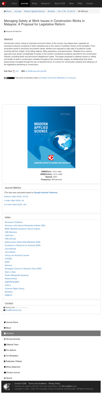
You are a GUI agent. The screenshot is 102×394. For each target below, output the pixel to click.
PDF (17, 71)
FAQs (80, 3)
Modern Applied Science (34, 11)
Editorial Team (12, 344)
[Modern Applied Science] (51, 137)
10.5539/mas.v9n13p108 (35, 71)
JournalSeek (10, 252)
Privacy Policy (54, 383)
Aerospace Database (13, 222)
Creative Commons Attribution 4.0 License (58, 77)
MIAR (7, 262)
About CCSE (60, 3)
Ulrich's (8, 285)
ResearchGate (11, 278)
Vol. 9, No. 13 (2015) (66, 11)
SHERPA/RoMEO (12, 281)
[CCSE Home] (4, 3)
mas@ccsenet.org (13, 310)
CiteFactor (9, 235)
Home (14, 3)
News (71, 3)
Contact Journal (13, 372)
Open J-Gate (10, 272)
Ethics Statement (13, 366)
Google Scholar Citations (45, 192)
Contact (89, 3)
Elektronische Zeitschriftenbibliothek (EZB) (22, 242)
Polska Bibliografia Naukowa (17, 275)
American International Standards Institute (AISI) (25, 225)
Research (45, 3)
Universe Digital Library (14, 288)
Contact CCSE (20, 383)
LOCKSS (8, 258)
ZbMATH (8, 295)
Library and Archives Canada (17, 255)
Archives (51, 11)
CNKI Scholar (10, 238)
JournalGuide (10, 248)
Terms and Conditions (37, 383)
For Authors (11, 350)
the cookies (67, 386)
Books (34, 3)
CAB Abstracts (11, 232)
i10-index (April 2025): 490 (15, 204)
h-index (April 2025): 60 (14, 200)
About (8, 327)
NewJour (8, 265)
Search (9, 378)
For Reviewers (11, 355)
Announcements (13, 339)
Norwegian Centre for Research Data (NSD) (23, 268)
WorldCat (9, 291)
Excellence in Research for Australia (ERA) (23, 245)
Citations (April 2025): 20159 (16, 196)
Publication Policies (13, 361)
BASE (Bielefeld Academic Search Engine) (22, 228)
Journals (24, 3)
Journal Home (12, 322)
